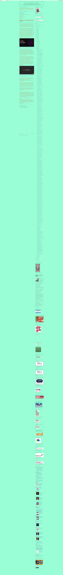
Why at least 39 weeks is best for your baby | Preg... (40, 143)
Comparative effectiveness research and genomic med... (40, 53)
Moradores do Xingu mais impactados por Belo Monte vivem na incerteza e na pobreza (39, 543)
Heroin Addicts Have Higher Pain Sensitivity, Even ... (40, 246)
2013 (36, 39)
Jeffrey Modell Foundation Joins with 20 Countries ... (40, 60)
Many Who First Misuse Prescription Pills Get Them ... (40, 247)
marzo (37, 255)
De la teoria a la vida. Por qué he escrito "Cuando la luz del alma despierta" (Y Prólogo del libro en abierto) (41, 499)
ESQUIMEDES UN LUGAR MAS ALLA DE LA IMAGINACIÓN (39, 537)
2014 (36, 38)
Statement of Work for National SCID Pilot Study (40, 64)
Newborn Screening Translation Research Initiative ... (40, 62)
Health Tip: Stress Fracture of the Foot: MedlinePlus (40, 206)
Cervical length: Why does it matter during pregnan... (39, 141)
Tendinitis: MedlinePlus (39, 154)
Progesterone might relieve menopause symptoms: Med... (40, 215)
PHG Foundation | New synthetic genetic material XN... (40, 80)
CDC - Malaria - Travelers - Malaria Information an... (39, 148)
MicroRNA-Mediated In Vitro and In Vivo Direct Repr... (40, 205)
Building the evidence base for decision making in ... (40, 50)
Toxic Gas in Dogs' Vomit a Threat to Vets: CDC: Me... (40, 175)
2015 (36, 37)
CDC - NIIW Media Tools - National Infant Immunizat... (40, 199)
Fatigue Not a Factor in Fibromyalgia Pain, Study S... (40, 182)
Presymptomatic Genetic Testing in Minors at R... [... (40, 107)
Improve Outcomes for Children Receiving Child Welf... (40, 153)
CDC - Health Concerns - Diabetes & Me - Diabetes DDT (40, 162)
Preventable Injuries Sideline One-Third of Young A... (40, 184)
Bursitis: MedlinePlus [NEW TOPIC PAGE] (39, 157)
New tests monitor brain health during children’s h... (40, 194)
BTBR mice (31, 62)
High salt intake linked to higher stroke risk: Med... (40, 216)
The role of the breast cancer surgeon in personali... (39, 102)
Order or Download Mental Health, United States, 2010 (40, 150)
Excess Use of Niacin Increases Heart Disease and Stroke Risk (41, 513)
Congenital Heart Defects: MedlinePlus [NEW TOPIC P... (40, 249)
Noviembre (37, 521)
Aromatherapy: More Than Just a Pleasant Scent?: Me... (40, 223)
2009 (36, 260)
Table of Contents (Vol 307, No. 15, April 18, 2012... (40, 57)
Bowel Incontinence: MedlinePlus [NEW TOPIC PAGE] (40, 164)
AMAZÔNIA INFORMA (38, 541)
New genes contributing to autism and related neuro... (40, 115)
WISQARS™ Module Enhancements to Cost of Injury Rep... (40, 135)
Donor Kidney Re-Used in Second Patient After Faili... (40, 221)
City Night (40, 523)
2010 (36, 259)
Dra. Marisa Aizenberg (38, 501)
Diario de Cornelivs (38, 496)
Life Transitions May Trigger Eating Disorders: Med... (39, 213)
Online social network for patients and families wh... (40, 96)
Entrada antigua (32, 133)
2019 (36, 33)
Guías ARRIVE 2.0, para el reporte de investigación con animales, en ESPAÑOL (41, 484)
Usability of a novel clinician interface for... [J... (39, 103)
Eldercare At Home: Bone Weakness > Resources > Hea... (40, 231)
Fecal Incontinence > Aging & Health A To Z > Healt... (40, 166)
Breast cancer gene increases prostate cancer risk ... (39, 123)
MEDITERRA (37, 554)
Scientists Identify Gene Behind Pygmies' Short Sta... (40, 189)
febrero (37, 256)
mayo (37, 47)
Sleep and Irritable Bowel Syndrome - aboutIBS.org (39, 140)
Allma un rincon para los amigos (39, 555)
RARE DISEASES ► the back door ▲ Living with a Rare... (40, 99)
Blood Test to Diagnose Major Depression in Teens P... (40, 70)
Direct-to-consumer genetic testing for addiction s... (40, 87)
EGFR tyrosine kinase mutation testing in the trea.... (40, 73)
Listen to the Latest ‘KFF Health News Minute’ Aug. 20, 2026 (39, 480)
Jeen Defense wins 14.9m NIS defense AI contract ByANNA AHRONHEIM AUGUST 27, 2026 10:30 (39, 478)
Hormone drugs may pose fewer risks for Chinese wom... (40, 187)
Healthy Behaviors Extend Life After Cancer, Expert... (40, 185)
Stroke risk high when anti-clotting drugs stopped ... (39, 192)
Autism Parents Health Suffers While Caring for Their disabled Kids (41, 533)
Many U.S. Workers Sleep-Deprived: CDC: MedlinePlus (40, 179)
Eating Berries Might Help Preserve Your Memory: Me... (40, 174)
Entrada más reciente (21, 133)
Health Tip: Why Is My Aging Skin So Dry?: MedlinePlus (40, 172)
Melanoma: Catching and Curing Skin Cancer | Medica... (40, 94)
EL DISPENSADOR (38, 472)
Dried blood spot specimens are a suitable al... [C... (40, 113)
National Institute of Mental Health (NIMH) (23, 14)
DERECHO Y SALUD (38, 487)
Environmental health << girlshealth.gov (39, 227)
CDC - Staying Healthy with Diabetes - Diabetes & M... (39, 161)
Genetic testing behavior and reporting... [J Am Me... (39, 108)
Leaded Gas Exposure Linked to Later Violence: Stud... (40, 220)
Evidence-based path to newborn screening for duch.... (40, 112)
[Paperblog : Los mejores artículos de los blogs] (37, 344)
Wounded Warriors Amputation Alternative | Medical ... (40, 93)
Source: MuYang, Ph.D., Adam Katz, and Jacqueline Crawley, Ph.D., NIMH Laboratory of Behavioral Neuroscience (26, 76)
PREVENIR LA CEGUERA (39, 516)
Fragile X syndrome (32, 59)
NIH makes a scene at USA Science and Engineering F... (40, 200)
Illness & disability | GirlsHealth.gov (39, 229)
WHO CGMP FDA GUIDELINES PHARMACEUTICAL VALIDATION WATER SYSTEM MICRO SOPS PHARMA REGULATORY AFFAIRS (39, 510)
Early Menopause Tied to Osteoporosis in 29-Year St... (40, 211)
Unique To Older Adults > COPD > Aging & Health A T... (40, 195)
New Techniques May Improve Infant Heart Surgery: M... (40, 250)
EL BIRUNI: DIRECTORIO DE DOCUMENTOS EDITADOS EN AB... (40, 55)
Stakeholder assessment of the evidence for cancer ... (40, 51)
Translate (40, 21)
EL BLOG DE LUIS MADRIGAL (38, 507)
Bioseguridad (37, 482)
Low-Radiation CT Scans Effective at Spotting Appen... (40, 218)
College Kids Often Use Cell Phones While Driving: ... (39, 180)
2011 (36, 258)
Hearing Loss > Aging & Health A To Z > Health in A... (40, 254)
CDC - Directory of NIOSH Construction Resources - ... (40, 170)
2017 (36, 35)
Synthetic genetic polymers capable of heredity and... (39, 82)
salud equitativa (41, 278)
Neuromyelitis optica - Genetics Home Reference (40, 203)
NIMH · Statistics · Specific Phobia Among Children (40, 237)
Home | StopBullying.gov (39, 88)
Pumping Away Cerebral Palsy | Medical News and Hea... (40, 91)
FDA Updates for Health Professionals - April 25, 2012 (40, 136)
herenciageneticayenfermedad (39, 467)
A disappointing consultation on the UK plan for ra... (40, 98)
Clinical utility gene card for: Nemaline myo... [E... (39, 77)
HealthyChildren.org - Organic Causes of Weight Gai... (40, 233)
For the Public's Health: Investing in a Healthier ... (40, 67)
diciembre (38, 41)
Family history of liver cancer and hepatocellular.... (40, 128)
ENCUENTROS (38, 527)
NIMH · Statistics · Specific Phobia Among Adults (40, 239)
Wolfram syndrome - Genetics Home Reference (39, 241)
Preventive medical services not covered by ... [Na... (40, 105)
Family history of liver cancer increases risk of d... (39, 127)
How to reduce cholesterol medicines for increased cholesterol (41, 551)
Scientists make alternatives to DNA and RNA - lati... (40, 78)
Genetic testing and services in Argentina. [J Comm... (40, 110)
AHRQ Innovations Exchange (40, 131)
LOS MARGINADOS (38, 476)
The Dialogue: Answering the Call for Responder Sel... (40, 151)
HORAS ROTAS (38, 491)
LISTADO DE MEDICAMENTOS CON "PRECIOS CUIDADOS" (39, 545)
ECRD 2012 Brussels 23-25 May (40, 100)
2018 (36, 34)
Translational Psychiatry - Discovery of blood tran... (39, 72)
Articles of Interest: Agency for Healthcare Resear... (40, 89)
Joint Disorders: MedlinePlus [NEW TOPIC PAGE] (39, 167)
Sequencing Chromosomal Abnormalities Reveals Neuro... (40, 117)
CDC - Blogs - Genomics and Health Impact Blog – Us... (39, 69)
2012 (36, 40)
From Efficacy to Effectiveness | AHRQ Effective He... (40, 59)
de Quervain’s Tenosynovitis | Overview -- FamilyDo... (39, 156)
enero (37, 257)
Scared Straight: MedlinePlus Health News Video (39, 242)
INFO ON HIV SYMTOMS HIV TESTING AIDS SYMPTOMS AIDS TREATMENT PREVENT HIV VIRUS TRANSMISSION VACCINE (39, 548)
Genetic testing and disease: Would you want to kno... (39, 83)
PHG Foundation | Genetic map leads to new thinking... (40, 120)
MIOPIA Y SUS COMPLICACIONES (41, 517)
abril (37, 48)
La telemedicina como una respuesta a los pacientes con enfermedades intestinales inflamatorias (41, 504)
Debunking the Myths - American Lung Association (40, 235)
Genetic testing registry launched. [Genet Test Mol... (40, 85)
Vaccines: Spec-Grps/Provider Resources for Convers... (40, 138)
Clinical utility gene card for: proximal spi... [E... (39, 75)
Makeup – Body (38, 230)
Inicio (27, 133)
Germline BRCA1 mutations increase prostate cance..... (39, 125)
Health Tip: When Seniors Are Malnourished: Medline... (40, 210)
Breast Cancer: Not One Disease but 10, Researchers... (40, 118)
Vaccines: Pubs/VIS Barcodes (39, 197)
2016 (36, 36)
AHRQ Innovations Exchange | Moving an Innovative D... (40, 132)
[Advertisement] (24, 128)
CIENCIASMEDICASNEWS (31, 3)
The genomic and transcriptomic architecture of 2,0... (40, 122)
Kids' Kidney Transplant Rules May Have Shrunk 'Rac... (40, 190)
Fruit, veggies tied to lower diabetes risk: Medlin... (39, 177)
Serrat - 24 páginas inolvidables (40, 528)
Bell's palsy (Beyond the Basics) (40, 236)
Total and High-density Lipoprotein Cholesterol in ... (40, 244)
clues (26, 56)
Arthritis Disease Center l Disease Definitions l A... (40, 159)
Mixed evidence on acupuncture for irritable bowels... (40, 208)
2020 (36, 32)
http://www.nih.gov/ (24, 96)
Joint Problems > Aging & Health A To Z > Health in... (40, 169)
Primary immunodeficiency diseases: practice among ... (40, 130)
